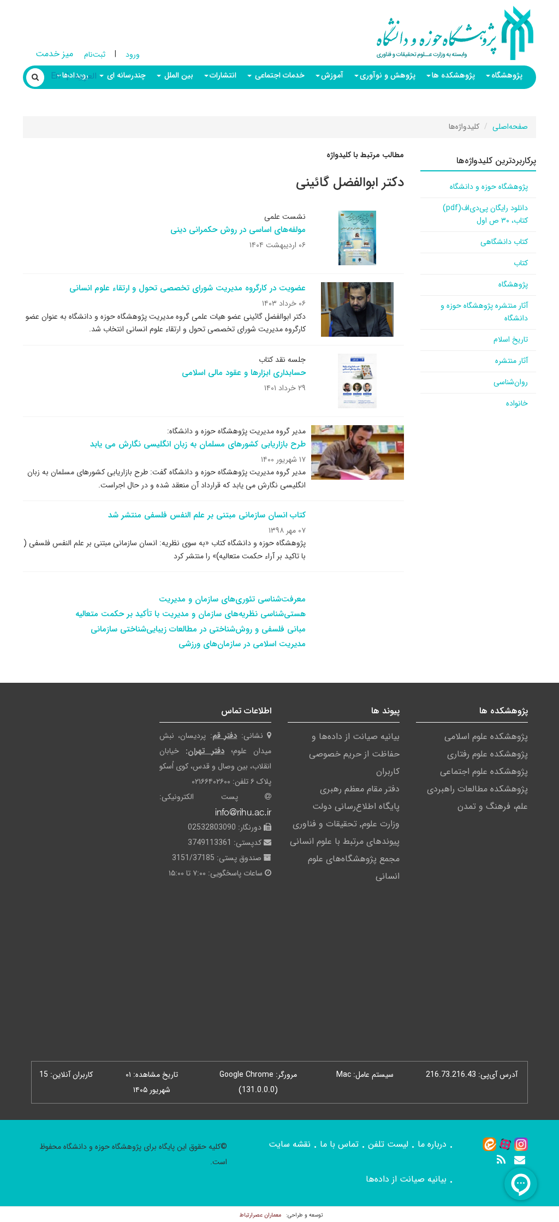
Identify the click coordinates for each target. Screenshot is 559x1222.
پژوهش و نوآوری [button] (387, 75)
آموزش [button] (332, 75)
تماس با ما (339, 1144)
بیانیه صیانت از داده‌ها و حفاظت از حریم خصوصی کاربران (354, 754)
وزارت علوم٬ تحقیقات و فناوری (346, 824)
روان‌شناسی (510, 382)
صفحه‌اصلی (510, 127)
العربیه (85, 76)
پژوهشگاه (513, 284)
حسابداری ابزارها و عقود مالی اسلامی (244, 372)
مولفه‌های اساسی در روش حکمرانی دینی (238, 229)
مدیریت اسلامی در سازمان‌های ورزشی (242, 644)
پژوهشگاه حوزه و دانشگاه (489, 187)
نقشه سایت (290, 1144)
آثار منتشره (511, 361)
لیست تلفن (388, 1144)
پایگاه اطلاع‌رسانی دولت (356, 806)
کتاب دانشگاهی (504, 242)
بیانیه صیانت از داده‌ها (406, 1179)
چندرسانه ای (125, 75)
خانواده (517, 403)
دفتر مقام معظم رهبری (360, 789)
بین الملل (177, 75)
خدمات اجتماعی (279, 75)
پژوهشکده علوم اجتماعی (484, 771)
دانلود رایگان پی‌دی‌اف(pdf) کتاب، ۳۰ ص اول (485, 214)
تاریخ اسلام (510, 339)
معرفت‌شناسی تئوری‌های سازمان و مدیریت (232, 599)
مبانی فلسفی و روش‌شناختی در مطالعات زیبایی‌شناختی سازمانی (198, 629)
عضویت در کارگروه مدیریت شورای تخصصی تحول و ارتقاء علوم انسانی (187, 288)
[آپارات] (505, 1144)
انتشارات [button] (223, 75)
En (55, 76)
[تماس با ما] (520, 1160)
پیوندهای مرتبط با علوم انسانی (345, 841)
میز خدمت (54, 54)
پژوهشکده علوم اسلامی (486, 736)
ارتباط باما (506, 103)
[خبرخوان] (501, 1160)
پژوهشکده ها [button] (453, 75)
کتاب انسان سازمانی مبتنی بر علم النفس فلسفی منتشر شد (207, 515)
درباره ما (432, 1144)
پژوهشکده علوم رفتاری (487, 754)
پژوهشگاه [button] (506, 75)
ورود (133, 55)
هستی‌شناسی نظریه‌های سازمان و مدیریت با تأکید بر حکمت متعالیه (190, 614)
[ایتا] (489, 1144)
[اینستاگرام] (521, 1144)
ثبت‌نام (94, 55)
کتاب (521, 263)
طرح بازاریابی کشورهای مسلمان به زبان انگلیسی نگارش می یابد (198, 444)
